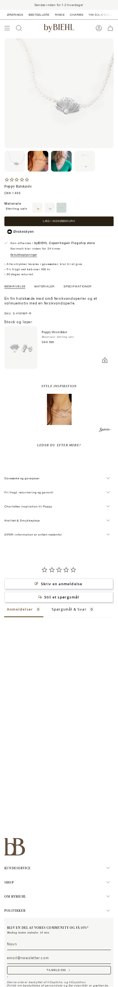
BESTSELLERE (39, 15)
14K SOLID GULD (101, 15)
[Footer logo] (14, 846)
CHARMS (76, 15)
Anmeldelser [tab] (20, 609)
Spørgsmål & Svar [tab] (69, 609)
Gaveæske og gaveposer (22, 478)
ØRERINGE (15, 15)
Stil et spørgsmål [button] (61, 597)
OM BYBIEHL (15, 896)
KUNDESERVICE (17, 868)
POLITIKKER (15, 910)
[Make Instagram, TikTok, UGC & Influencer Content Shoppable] (105, 431)
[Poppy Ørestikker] (20, 347)
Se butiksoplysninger (23, 254)
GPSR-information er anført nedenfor (33, 534)
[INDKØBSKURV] (110, 28)
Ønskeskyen (23, 231)
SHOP (9, 882)
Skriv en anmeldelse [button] (62, 583)
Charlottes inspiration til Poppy (28, 506)
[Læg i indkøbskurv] (104, 360)
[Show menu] (7, 28)
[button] (59, 409)
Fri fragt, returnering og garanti (29, 492)
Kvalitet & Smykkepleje (22, 520)
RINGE (60, 15)
